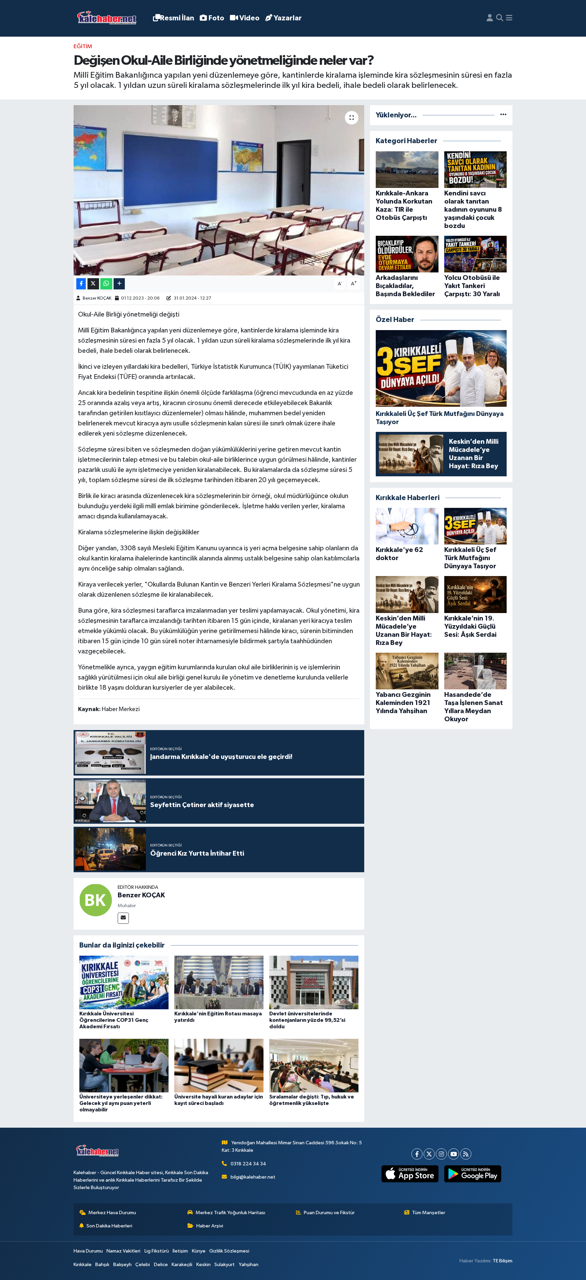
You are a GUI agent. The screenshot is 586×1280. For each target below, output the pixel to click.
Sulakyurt (224, 1264)
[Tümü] (503, 115)
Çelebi (142, 1264)
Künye (199, 1251)
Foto (216, 18)
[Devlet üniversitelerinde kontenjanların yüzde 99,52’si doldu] (313, 982)
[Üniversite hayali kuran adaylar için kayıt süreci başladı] (218, 1065)
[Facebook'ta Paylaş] (81, 283)
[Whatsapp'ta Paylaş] (106, 283)
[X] (429, 1154)
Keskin (203, 1264)
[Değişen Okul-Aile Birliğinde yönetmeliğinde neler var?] (219, 190)
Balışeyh (122, 1264)
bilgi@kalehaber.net (253, 1177)
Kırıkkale (83, 1264)
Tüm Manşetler (428, 1212)
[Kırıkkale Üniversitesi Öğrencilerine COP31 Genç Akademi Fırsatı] (124, 982)
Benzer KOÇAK (97, 298)
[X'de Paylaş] (93, 283)
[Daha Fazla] (119, 283)
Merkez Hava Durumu (112, 1212)
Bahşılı (102, 1264)
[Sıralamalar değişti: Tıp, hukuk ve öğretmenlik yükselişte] (313, 1065)
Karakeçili (182, 1264)
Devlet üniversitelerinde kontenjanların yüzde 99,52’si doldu (307, 1020)
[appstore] (410, 1173)
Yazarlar (288, 18)
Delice (161, 1264)
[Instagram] (441, 1154)
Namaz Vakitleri (123, 1251)
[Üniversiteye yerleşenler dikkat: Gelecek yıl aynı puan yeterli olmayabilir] (124, 1065)
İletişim (180, 1251)
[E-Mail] (123, 918)
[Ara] (499, 18)
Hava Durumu (88, 1251)
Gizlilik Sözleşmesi (229, 1251)
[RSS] (465, 1154)
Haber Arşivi (209, 1225)
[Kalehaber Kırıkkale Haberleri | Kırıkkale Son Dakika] (109, 18)
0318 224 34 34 (248, 1163)
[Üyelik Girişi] (490, 18)
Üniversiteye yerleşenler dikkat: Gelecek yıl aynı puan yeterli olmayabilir (121, 1103)
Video (249, 18)
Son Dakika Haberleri (109, 1225)
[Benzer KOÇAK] (95, 900)
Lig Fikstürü (156, 1251)
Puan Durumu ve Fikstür (329, 1212)
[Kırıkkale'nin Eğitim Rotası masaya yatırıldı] (218, 982)
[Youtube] (453, 1154)
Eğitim (83, 47)
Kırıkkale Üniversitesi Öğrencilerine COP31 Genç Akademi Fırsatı (113, 1020)
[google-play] (473, 1173)
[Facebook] (417, 1154)
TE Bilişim (502, 1260)
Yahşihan (248, 1264)
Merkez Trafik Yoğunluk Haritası (230, 1212)
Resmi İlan (177, 18)
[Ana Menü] (509, 18)
